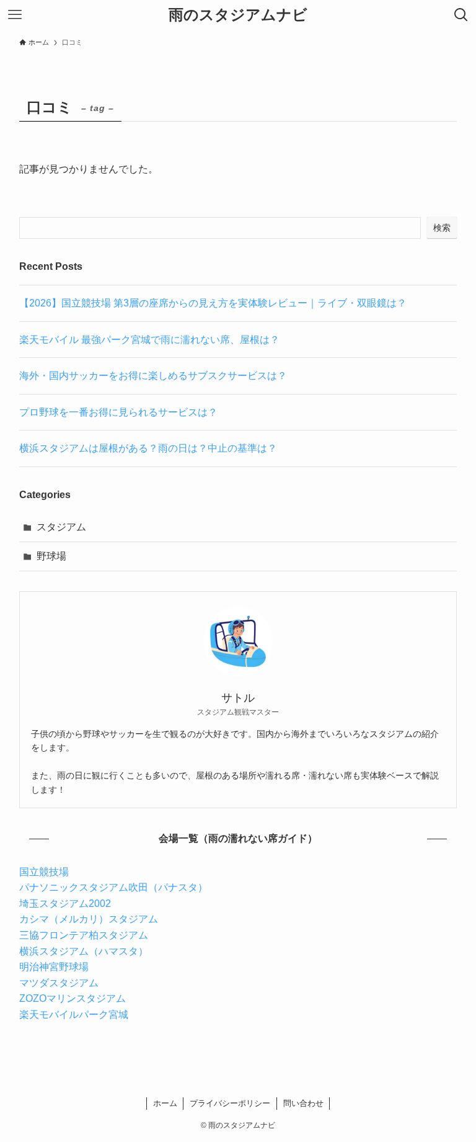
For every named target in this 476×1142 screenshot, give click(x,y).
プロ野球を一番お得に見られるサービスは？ (118, 412)
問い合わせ (303, 1103)
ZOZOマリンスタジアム (72, 998)
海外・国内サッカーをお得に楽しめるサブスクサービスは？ (153, 375)
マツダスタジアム (59, 983)
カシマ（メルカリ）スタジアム (88, 919)
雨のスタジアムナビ (238, 14)
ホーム (165, 1103)
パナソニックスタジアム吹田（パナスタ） (113, 887)
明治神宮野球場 (54, 966)
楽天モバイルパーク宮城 (73, 1014)
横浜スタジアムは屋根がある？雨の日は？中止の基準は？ (148, 448)
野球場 (51, 556)
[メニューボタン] (15, 15)
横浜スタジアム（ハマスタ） (83, 951)
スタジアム (61, 527)
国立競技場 (44, 872)
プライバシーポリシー (230, 1103)
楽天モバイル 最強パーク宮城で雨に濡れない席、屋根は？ (149, 339)
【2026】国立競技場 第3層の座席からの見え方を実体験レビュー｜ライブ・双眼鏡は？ (213, 303)
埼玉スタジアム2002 (65, 903)
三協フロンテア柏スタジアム (83, 935)
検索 (442, 228)
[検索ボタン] (461, 15)
